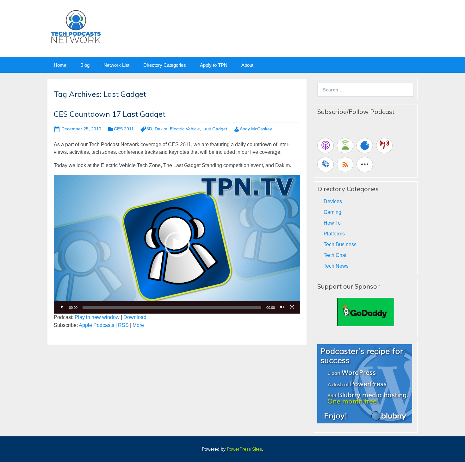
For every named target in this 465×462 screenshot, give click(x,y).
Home (60, 65)
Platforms (334, 233)
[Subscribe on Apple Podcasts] (325, 145)
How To (332, 223)
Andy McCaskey (256, 128)
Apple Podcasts (96, 325)
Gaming (332, 212)
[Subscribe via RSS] (345, 164)
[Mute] (282, 307)
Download (134, 317)
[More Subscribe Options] (364, 164)
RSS (123, 325)
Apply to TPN (213, 65)
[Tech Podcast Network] (75, 26)
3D (149, 128)
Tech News (336, 266)
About (247, 65)
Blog (85, 65)
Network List (116, 65)
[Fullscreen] (292, 307)
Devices (333, 201)
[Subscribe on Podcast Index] (384, 145)
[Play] (62, 307)
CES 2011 (124, 128)
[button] (177, 244)
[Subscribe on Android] (345, 145)
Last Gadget (214, 128)
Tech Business (340, 244)
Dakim (161, 128)
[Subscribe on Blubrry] (364, 145)
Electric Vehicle (185, 128)
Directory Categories (164, 65)
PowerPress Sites (244, 449)
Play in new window (97, 317)
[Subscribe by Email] (325, 164)
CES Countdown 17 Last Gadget (109, 114)
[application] (177, 244)
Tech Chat (335, 255)
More (138, 325)
